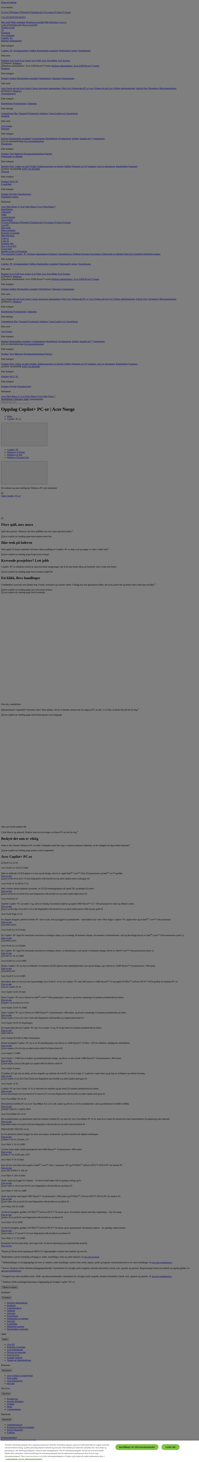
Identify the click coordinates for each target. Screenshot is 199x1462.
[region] (99, 1451)
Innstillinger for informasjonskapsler (137, 1447)
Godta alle (170, 1447)
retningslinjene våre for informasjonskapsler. (23, 1459)
